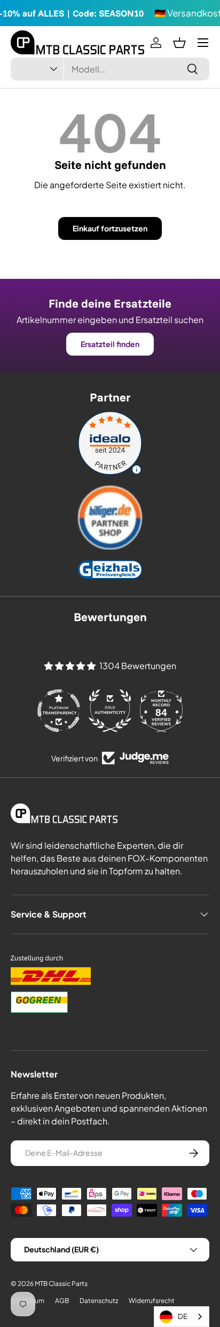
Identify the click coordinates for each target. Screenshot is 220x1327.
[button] (179, 42)
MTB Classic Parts (61, 1284)
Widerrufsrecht (152, 1301)
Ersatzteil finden (110, 344)
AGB (62, 1301)
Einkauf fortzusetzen (110, 228)
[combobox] (110, 69)
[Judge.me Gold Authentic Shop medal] (110, 710)
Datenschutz (99, 1301)
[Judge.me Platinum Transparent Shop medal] (58, 710)
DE (182, 1316)
